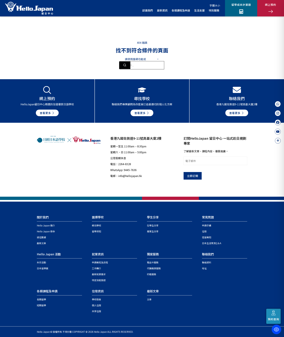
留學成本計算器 (241, 5)
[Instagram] (278, 113)
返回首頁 (151, 59)
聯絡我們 (208, 254)
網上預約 (270, 5)
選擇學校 (98, 217)
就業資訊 (98, 254)
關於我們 (43, 217)
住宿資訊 (98, 291)
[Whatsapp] (278, 104)
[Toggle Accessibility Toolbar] (276, 329)
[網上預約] (270, 11)
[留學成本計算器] (241, 11)
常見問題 (208, 217)
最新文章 (153, 291)
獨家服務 (153, 254)
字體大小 (215, 5)
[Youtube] (278, 132)
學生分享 (153, 217)
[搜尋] (124, 65)
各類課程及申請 (47, 291)
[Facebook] (278, 122)
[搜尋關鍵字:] (142, 65)
